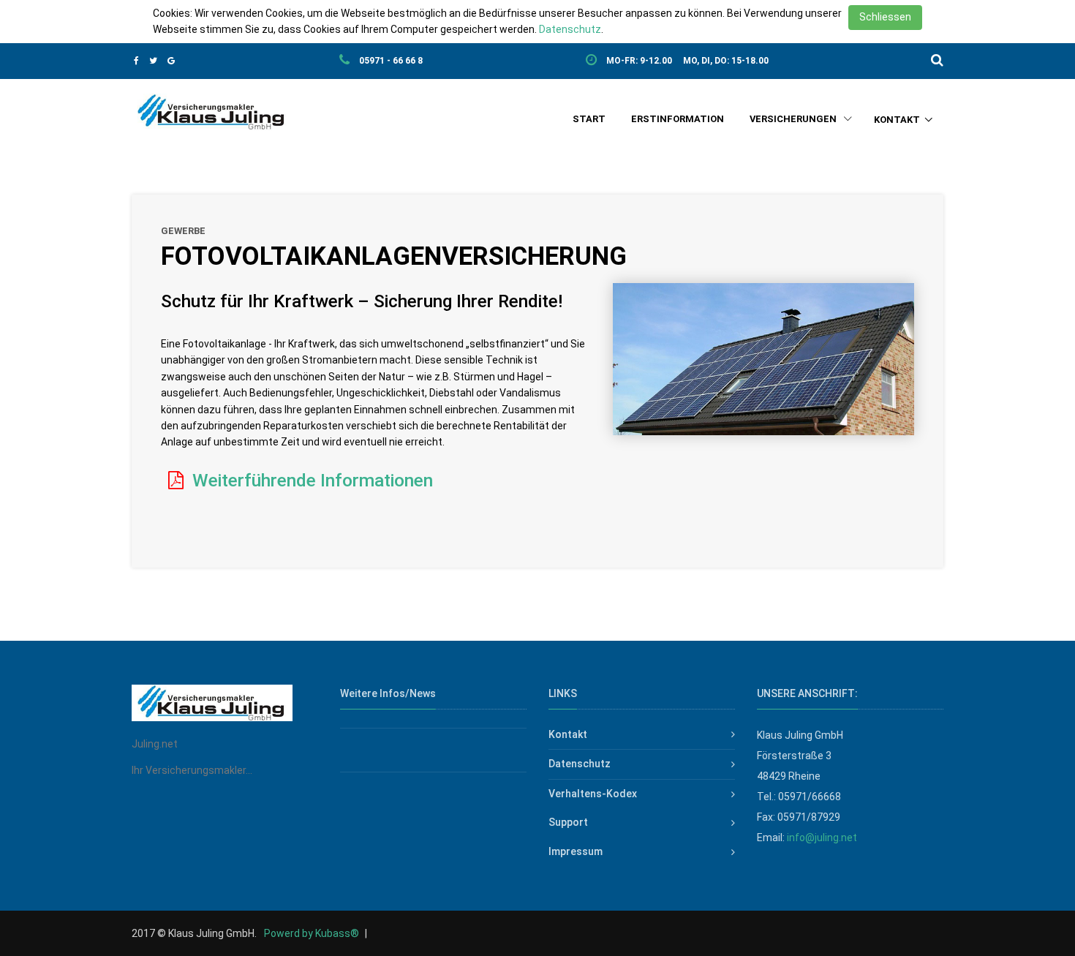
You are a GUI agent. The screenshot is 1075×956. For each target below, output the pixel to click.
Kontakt (897, 119)
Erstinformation (677, 118)
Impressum (575, 851)
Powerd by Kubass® (311, 933)
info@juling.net (822, 837)
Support (568, 822)
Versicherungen (794, 118)
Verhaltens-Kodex (592, 793)
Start (589, 118)
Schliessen (885, 17)
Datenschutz (570, 29)
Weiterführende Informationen (310, 480)
